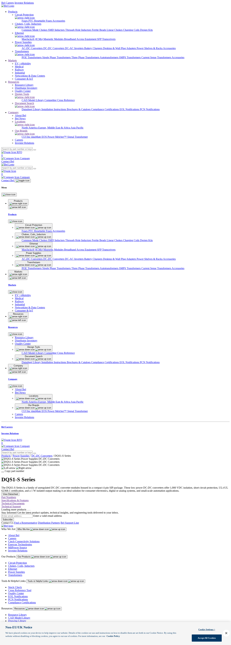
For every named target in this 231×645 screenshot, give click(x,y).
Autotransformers (109, 57)
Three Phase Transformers (85, 57)
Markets (12, 60)
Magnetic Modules (53, 39)
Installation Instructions (54, 109)
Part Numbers (8, 497)
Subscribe (8, 519)
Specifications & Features (15, 500)
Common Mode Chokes (35, 30)
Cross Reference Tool (19, 590)
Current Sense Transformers (156, 57)
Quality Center (16, 593)
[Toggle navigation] (23, 181)
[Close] (9, 194)
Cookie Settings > (206, 629)
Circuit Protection (17, 562)
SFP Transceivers (106, 39)
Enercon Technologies (20, 544)
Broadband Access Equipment (80, 39)
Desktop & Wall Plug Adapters (120, 48)
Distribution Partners (49, 522)
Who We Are (23, 529)
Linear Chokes (115, 30)
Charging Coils (131, 30)
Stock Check (15, 587)
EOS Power (48, 136)
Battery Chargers (93, 48)
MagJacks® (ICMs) (32, 39)
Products (12, 11)
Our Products (24, 556)
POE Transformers (32, 57)
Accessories (58, 20)
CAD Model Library (33, 100)
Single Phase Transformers (56, 57)
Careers (12, 538)
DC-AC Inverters (74, 48)
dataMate (36, 136)
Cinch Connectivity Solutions (24, 541)
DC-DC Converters (54, 48)
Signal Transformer (77, 136)
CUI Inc (26, 136)
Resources (13, 81)
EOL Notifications (130, 109)
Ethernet (12, 568)
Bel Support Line (70, 522)
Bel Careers (7, 2)
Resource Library (17, 614)
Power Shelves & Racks (150, 48)
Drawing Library (17, 620)
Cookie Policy (113, 636)
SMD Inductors (56, 30)
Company (13, 112)
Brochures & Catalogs (79, 109)
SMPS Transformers (130, 57)
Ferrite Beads (99, 30)
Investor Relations (24, 2)
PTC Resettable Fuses (40, 20)
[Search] (34, 149)
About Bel (13, 535)
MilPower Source (17, 547)
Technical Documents (13, 503)
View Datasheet (10, 494)
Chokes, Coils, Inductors (21, 565)
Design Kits (146, 30)
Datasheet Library (31, 109)
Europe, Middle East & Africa (54, 127)
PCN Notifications (150, 109)
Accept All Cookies (207, 638)
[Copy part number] (2, 471)
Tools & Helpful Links (38, 581)
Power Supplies (21, 455)
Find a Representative (25, 522)
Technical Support (11, 506)
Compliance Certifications (105, 109)
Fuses (25, 20)
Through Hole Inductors (78, 30)
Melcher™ (61, 136)
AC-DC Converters (32, 48)
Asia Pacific (77, 127)
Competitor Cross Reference (59, 100)
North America (30, 127)
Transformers (15, 575)
